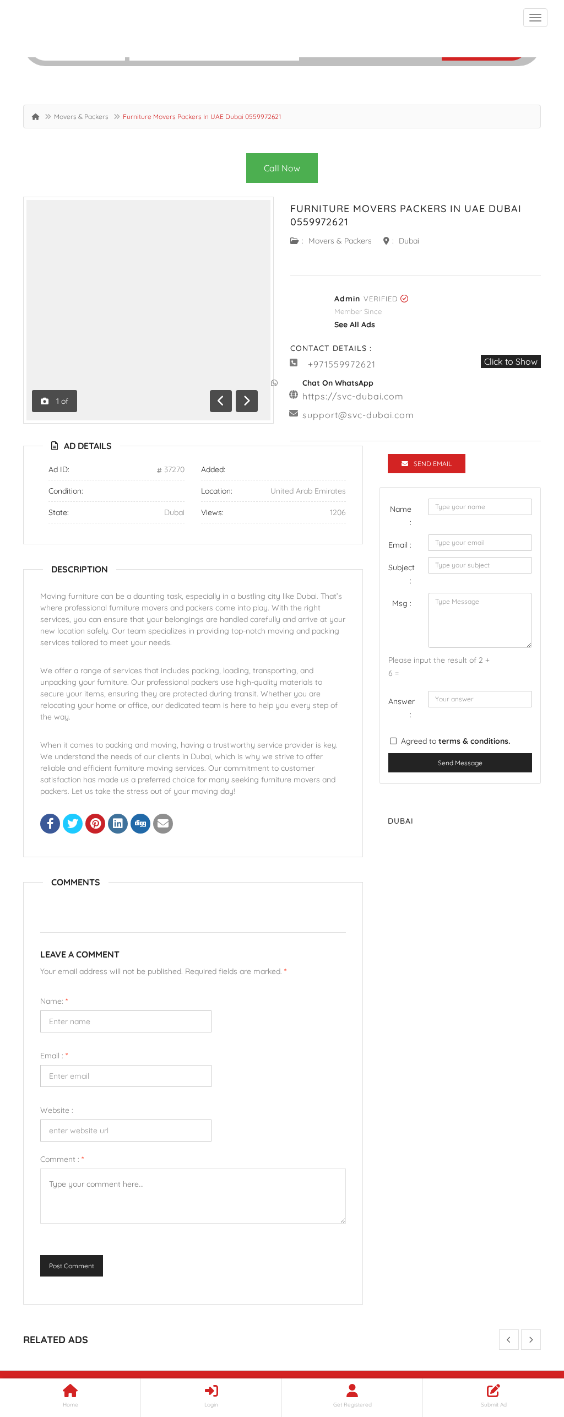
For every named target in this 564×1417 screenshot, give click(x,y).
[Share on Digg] (140, 825)
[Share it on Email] (163, 825)
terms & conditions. (474, 741)
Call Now (282, 168)
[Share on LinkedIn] (118, 825)
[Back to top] (528, 1348)
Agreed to (455, 741)
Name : (400, 515)
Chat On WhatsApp (337, 383)
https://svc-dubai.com (353, 396)
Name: (54, 1001)
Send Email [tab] (433, 463)
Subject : (401, 574)
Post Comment (71, 1266)
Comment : (62, 1159)
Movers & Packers (81, 116)
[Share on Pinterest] (95, 825)
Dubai (409, 241)
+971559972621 (342, 364)
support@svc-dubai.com (358, 414)
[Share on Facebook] (50, 825)
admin (347, 299)
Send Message (460, 763)
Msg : (401, 603)
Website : (56, 1110)
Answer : (401, 708)
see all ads (354, 324)
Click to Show (511, 361)
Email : (54, 1056)
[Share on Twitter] (73, 825)
